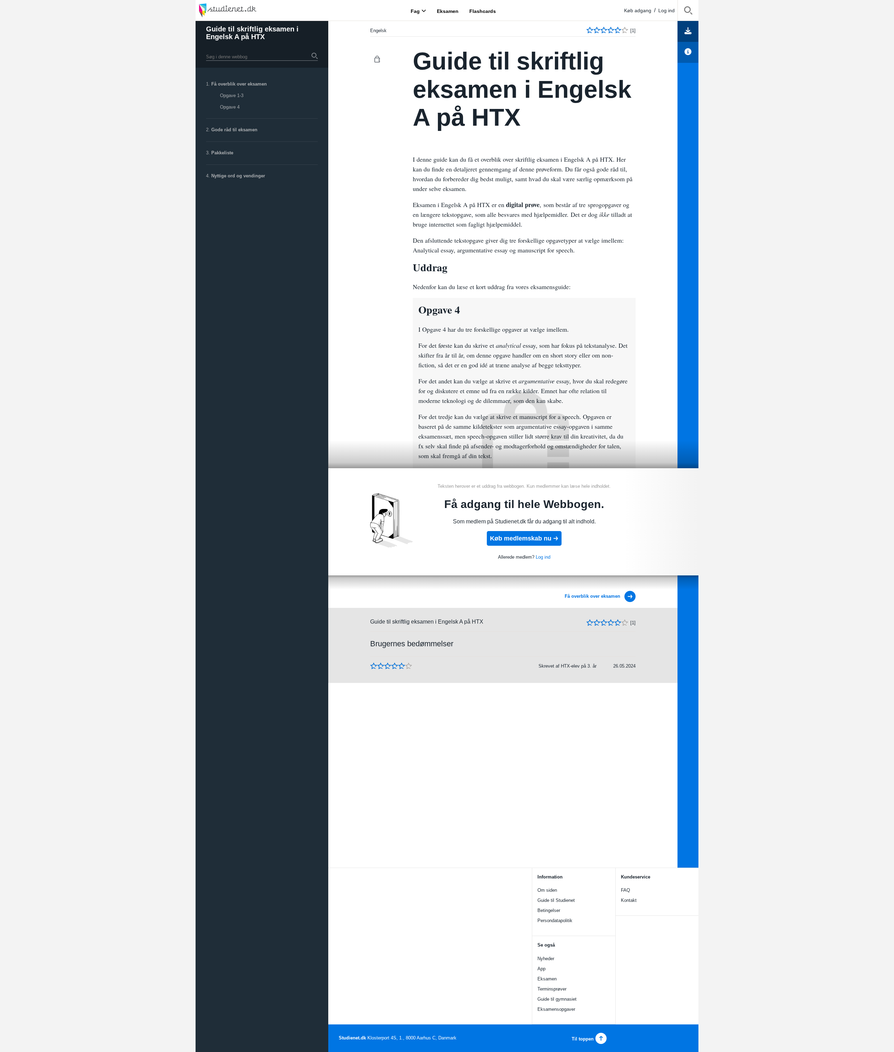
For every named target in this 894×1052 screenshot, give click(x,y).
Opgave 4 (230, 107)
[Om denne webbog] (687, 52)
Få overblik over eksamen (239, 84)
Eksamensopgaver (556, 1009)
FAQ (625, 890)
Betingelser (548, 910)
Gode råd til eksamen (234, 129)
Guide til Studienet (556, 900)
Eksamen (547, 978)
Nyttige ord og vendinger (238, 175)
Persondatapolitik (554, 920)
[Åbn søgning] (688, 11)
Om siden (547, 890)
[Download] (687, 31)
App (541, 968)
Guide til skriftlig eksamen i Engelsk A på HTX (252, 33)
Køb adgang (637, 10)
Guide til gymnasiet (557, 999)
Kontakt (629, 900)
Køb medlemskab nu (520, 538)
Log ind (666, 10)
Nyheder (545, 958)
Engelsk (378, 30)
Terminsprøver (551, 989)
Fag (415, 10)
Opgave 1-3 (231, 95)
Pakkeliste (222, 152)
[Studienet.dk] (244, 10)
